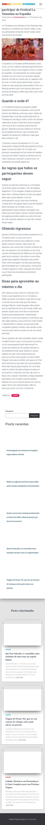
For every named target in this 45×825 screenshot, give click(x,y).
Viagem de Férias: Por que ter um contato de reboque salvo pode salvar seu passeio (23, 584)
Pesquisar (9, 411)
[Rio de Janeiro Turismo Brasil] (19, 4)
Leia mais (19, 677)
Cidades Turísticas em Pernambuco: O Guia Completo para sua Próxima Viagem (22, 784)
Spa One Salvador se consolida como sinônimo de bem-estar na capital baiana (22, 656)
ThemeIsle (32, 819)
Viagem (15, 395)
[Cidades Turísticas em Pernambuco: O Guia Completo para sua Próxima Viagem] (22, 760)
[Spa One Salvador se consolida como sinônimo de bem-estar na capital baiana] (22, 633)
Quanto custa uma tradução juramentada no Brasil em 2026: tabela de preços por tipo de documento (23, 517)
